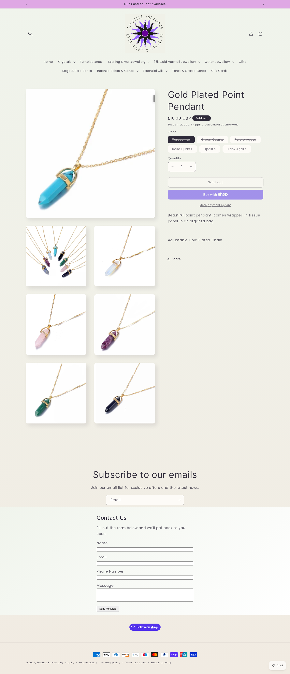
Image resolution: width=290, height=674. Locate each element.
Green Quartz (214, 140)
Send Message (107, 608)
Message (105, 585)
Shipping (197, 124)
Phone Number (110, 571)
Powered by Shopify (61, 662)
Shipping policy (161, 662)
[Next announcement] (263, 4)
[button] (30, 33)
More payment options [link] (215, 205)
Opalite (212, 149)
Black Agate (239, 149)
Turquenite (183, 140)
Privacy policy (110, 662)
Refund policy (88, 662)
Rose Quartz (184, 149)
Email (102, 557)
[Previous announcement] (26, 4)
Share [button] (176, 259)
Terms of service (135, 662)
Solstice (41, 662)
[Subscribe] (179, 500)
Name (102, 543)
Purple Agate (248, 140)
